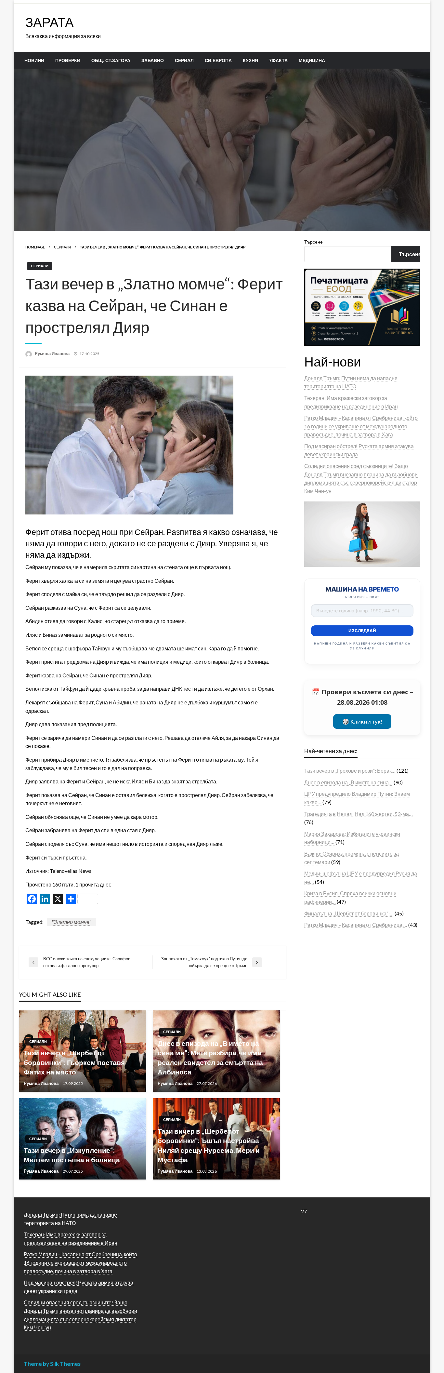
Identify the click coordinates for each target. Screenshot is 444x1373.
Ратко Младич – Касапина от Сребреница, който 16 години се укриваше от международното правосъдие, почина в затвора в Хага (361, 426)
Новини (34, 60)
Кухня (250, 60)
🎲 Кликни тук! (362, 721)
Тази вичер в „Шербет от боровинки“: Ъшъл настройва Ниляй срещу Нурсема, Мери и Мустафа (209, 1145)
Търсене (313, 242)
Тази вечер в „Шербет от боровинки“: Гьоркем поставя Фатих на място (74, 1062)
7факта (278, 60)
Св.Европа (218, 60)
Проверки (67, 60)
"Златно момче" (71, 922)
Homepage (35, 247)
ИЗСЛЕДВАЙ (362, 630)
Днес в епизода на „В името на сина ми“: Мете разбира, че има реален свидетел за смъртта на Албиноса (210, 1057)
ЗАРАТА (49, 22)
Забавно (152, 60)
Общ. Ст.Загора (110, 60)
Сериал (184, 60)
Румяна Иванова (53, 353)
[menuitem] (34, 60)
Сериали (62, 247)
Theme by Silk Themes (52, 1363)
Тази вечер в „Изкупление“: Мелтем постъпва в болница (72, 1155)
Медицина (312, 60)
